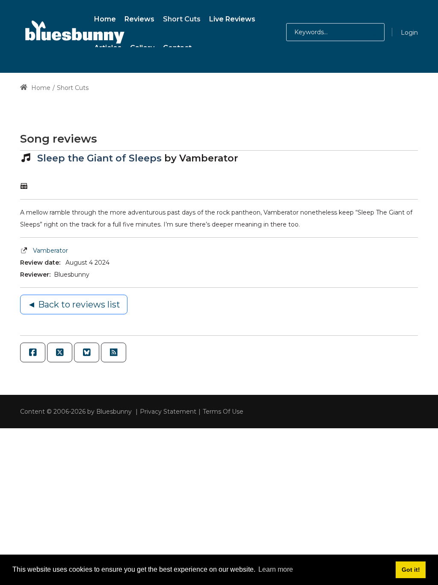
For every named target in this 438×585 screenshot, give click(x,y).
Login (409, 32)
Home (40, 88)
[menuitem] (105, 17)
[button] (366, 32)
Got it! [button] (411, 569)
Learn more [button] (275, 569)
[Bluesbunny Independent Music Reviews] (73, 32)
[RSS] (113, 352)
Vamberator (50, 250)
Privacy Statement (168, 411)
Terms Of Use (223, 411)
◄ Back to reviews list (73, 304)
